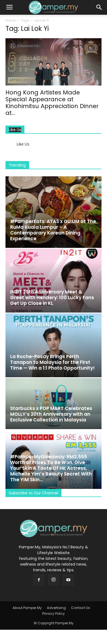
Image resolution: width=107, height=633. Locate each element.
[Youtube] (68, 580)
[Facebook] (38, 580)
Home (10, 20)
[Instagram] (53, 579)
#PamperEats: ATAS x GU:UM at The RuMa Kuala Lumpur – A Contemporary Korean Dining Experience (53, 230)
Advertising (56, 607)
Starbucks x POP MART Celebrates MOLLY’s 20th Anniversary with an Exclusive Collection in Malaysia (51, 414)
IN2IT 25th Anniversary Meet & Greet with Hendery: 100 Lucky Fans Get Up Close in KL (52, 298)
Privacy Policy (53, 613)
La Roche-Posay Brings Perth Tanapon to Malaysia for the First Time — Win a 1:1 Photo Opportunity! (52, 362)
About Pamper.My (27, 607)
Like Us (15, 129)
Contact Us (80, 607)
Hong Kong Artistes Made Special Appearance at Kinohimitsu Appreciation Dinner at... (51, 102)
